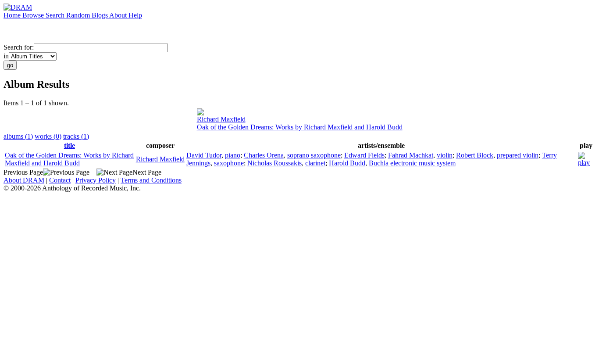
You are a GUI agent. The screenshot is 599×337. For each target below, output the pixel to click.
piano (232, 155)
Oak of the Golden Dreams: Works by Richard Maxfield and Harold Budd (300, 127)
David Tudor (203, 155)
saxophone (229, 163)
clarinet (315, 163)
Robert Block (474, 155)
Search (56, 15)
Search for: (19, 47)
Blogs (100, 15)
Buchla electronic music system (412, 163)
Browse (34, 15)
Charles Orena (264, 155)
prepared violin (517, 155)
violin (445, 155)
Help (135, 15)
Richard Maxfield (221, 119)
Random (79, 15)
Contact (60, 180)
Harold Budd (347, 163)
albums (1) (18, 136)
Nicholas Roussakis (274, 163)
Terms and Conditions (151, 180)
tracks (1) (76, 136)
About (118, 15)
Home (13, 15)
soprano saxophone (314, 155)
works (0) (48, 136)
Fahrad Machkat (410, 155)
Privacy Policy (95, 180)
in (6, 56)
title (69, 145)
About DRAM (24, 180)
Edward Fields (364, 155)
